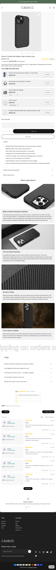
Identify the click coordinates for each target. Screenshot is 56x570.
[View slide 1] (26, 507)
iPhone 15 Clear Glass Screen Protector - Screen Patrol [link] (23, 73)
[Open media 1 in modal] (38, 14)
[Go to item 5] (29, 53)
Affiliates (17, 525)
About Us (3, 521)
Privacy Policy (18, 527)
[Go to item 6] (31, 53)
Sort (42, 417)
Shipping (3, 525)
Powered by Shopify (32, 567)
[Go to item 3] (25, 53)
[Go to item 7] (32, 53)
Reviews (17, 521)
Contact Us (18, 530)
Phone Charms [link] (13, 100)
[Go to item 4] (27, 53)
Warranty (3, 523)
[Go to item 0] (22, 53)
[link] (5, 74)
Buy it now (28, 136)
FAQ (2, 527)
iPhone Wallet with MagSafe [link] (16, 90)
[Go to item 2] (23, 53)
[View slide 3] (30, 507)
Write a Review (50, 412)
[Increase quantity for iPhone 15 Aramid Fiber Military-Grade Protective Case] (10, 131)
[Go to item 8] (34, 53)
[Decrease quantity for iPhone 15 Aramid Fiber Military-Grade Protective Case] (3, 131)
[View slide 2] (28, 507)
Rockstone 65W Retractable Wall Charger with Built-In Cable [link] (24, 110)
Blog (16, 523)
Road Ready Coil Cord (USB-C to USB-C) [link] (20, 81)
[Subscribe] (29, 551)
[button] (48, 59)
